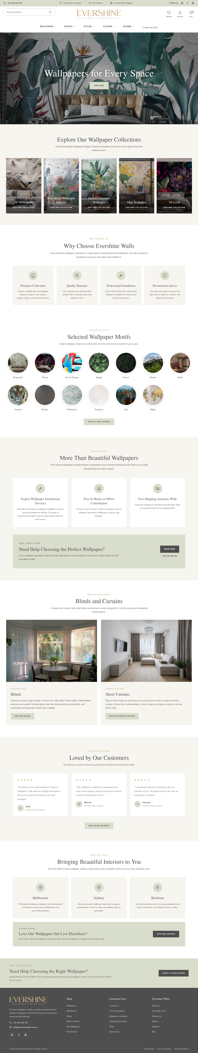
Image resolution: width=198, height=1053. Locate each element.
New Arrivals (72, 1032)
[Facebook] (187, 3)
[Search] (50, 12)
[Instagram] (182, 3)
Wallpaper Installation (118, 1016)
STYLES (88, 26)
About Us (156, 1006)
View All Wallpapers (99, 422)
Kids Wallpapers (73, 1026)
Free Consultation (117, 1011)
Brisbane (155, 1026)
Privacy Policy (149, 1049)
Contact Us (114, 1006)
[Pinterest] (193, 3)
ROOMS (127, 26)
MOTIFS (68, 26)
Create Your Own (150, 27)
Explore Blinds (22, 716)
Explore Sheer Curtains (122, 716)
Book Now (169, 549)
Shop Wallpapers (166, 934)
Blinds (69, 1016)
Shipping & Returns (181, 1049)
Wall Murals (72, 1011)
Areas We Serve (159, 1011)
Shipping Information (118, 1021)
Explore (99, 85)
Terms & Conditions (164, 1049)
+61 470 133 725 (169, 556)
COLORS (107, 26)
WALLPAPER (46, 26)
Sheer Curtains (73, 1021)
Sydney (155, 1021)
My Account (114, 1032)
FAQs (111, 1026)
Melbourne (156, 1016)
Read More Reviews (99, 826)
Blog (154, 1032)
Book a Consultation (173, 973)
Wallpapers (71, 1006)
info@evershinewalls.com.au (25, 1027)
